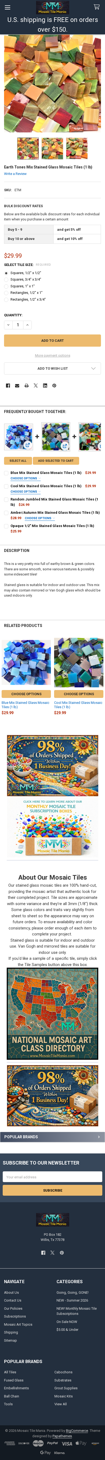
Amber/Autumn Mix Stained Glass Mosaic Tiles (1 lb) (55, 512)
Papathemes (62, 1436)
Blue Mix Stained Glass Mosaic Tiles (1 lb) (46, 473)
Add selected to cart (56, 461)
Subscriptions (15, 1316)
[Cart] (97, 7)
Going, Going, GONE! (73, 1292)
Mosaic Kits (63, 1396)
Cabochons (63, 1372)
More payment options (52, 355)
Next (99, 677)
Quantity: (13, 315)
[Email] (17, 385)
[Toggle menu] (7, 7)
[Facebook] (8, 385)
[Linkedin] (45, 385)
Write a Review (15, 174)
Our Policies (13, 1308)
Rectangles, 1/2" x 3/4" (28, 299)
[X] (36, 385)
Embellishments (16, 1388)
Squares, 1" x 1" (22, 286)
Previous (5, 677)
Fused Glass (13, 1380)
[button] (52, 826)
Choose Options (24, 478)
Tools (8, 1404)
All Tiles (10, 1372)
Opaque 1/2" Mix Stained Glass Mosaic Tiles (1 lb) (52, 526)
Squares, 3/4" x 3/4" (25, 279)
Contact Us (12, 1300)
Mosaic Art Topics (18, 1324)
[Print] (26, 385)
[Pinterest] (54, 385)
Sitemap (10, 1340)
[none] (52, 83)
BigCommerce (77, 1431)
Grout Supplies (66, 1388)
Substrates (62, 1380)
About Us (11, 1292)
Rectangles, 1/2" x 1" (26, 293)
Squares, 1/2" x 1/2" (25, 273)
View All (60, 1404)
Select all (17, 461)
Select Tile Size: (27, 265)
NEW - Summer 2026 (72, 1300)
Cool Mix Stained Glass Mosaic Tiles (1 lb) (46, 486)
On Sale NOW (67, 1322)
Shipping (11, 1332)
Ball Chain (11, 1396)
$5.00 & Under (67, 1330)
